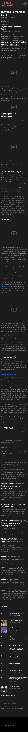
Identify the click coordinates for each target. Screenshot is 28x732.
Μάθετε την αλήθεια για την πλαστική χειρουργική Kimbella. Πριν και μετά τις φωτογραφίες (18, 638)
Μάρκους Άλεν (4, 286)
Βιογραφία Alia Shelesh (14, 686)
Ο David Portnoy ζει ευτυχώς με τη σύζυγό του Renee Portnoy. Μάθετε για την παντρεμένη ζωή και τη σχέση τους (17, 629)
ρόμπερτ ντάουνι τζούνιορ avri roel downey (12, 708)
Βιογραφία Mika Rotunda (14, 663)
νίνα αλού (3, 701)
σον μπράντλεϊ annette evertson (9, 374)
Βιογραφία (12, 17)
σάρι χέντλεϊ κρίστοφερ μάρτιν (9, 703)
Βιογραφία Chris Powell (14, 613)
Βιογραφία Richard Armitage (15, 670)
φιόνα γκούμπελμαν (6, 336)
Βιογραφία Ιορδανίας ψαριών (15, 620)
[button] (24, 4)
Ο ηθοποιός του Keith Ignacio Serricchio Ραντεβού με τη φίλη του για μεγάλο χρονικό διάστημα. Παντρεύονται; (18, 678)
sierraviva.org (14, 727)
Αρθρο (18, 631)
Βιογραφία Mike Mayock (14, 656)
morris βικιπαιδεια (5, 460)
